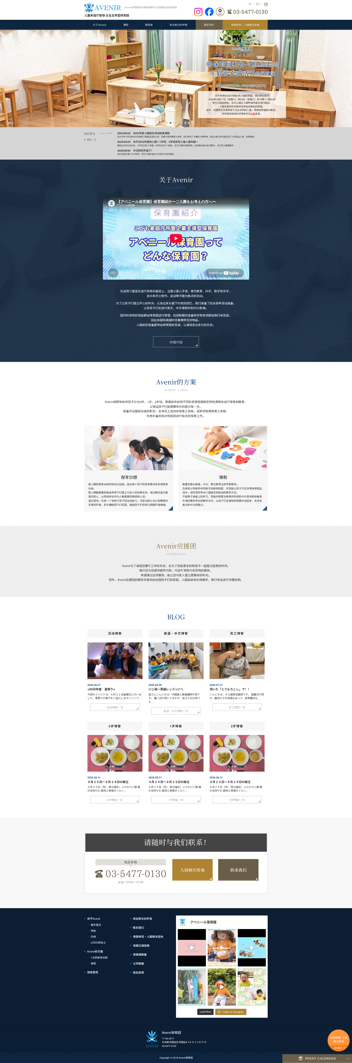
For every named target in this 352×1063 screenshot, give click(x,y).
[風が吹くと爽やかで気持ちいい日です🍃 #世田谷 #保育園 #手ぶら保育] (222, 987)
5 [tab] (178, 122)
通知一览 (91, 139)
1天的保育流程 (99, 957)
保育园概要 (140, 954)
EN (257, 4)
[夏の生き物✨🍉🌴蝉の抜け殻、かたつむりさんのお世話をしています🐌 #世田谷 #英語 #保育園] (222, 947)
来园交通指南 (141, 945)
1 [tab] (163, 122)
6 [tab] (181, 122)
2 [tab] (167, 122)
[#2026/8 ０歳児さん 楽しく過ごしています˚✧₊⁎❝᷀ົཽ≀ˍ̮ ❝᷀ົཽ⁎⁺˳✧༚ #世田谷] (192, 947)
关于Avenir (100, 25)
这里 (252, 113)
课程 (125, 25)
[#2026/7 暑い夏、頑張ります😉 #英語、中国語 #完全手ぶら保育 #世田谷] (252, 947)
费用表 (149, 25)
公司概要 (138, 963)
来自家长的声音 (178, 25)
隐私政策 (138, 972)
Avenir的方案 (95, 951)
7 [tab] (185, 122)
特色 (93, 931)
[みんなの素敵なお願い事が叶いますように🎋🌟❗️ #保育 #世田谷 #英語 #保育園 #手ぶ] (192, 987)
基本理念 (96, 924)
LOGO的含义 (98, 942)
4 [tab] (174, 122)
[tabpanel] (176, 78)
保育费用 (92, 972)
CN (266, 4)
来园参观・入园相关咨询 (245, 25)
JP (249, 4)
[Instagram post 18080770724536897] (252, 987)
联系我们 (209, 25)
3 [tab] (170, 122)
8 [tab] (189, 122)
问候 (93, 936)
